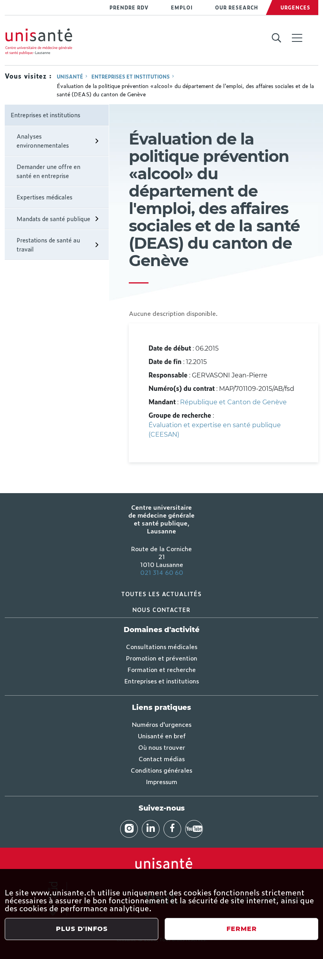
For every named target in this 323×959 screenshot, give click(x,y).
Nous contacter (161, 609)
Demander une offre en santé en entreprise (48, 171)
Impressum (161, 781)
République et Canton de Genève (233, 402)
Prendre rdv (129, 7)
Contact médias (162, 758)
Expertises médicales (44, 196)
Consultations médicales (161, 646)
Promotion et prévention (161, 657)
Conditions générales (161, 770)
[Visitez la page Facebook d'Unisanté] (172, 829)
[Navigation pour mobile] (297, 38)
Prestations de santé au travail (48, 244)
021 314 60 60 (161, 572)
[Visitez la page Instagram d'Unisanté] (129, 829)
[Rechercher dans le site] (276, 38)
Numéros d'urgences (161, 724)
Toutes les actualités (161, 593)
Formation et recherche (162, 669)
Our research (236, 7)
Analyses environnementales (43, 140)
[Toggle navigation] (297, 38)
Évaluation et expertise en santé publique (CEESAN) (215, 429)
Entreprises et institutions (130, 76)
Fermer (241, 929)
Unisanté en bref (162, 735)
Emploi (182, 7)
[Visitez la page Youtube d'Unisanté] (194, 829)
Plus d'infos (82, 929)
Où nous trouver (161, 747)
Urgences (295, 7)
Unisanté (70, 76)
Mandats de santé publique (53, 218)
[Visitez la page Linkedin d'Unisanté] (151, 829)
